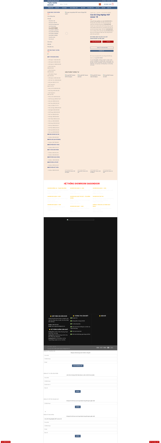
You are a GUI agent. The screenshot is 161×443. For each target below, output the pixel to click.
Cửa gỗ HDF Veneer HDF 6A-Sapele (70, 172)
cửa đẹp (100, 59)
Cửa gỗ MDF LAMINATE (53, 29)
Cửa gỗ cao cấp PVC (53, 22)
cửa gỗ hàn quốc (102, 61)
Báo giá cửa (74, 318)
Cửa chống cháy (74, 7)
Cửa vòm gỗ (51, 39)
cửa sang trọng (97, 63)
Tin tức (97, 7)
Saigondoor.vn (67, 348)
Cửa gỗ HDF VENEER (53, 28)
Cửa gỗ (57, 7)
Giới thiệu (104, 0)
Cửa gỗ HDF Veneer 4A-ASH (108, 172)
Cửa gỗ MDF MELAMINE (54, 31)
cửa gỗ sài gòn (108, 61)
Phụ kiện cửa (90, 7)
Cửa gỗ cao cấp (52, 20)
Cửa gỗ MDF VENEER (53, 35)
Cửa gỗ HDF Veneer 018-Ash (83, 172)
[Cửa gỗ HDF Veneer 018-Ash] (83, 121)
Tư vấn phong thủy (76, 323)
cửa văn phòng (110, 63)
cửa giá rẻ (104, 59)
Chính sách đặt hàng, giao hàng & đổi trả (81, 334)
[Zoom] (66, 33)
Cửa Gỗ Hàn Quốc (52, 26)
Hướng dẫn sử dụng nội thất (78, 320)
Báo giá (109, 7)
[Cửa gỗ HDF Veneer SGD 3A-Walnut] (96, 121)
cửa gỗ (107, 59)
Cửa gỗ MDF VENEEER (53, 33)
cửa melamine (108, 62)
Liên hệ (108, 0)
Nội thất (83, 7)
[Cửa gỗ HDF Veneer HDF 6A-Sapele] (70, 121)
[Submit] (100, 4)
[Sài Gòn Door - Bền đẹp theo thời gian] (52, 4)
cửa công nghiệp (95, 59)
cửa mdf (104, 62)
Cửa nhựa (64, 7)
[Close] (45, 370)
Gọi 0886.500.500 (6, 442)
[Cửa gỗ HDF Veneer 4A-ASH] (108, 121)
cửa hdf (95, 62)
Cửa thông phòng (103, 63)
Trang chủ (50, 7)
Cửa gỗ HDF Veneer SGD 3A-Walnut (95, 172)
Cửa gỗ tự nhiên (52, 37)
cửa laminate (99, 62)
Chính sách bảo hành (77, 331)
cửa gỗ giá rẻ (96, 61)
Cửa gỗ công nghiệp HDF (54, 24)
